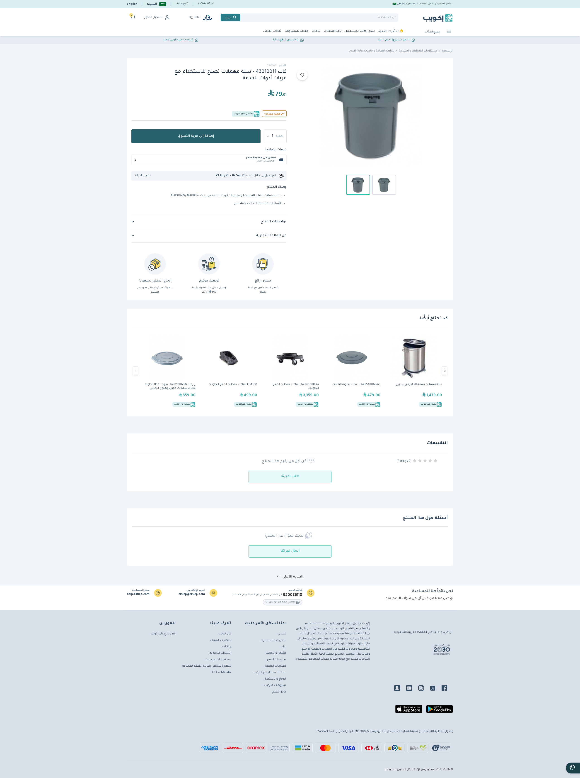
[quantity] (275, 136)
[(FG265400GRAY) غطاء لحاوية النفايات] (352, 371)
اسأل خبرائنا (290, 551)
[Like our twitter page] (435, 689)
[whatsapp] (573, 768)
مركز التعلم (279, 692)
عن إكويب (225, 634)
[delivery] (209, 264)
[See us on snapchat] (400, 689)
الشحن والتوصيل (275, 653)
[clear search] (242, 17)
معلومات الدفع (277, 659)
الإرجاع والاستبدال (275, 679)
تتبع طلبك (182, 3)
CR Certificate (221, 672)
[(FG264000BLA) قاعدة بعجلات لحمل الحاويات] (290, 371)
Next (444, 371)
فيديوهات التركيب (275, 685)
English (132, 4)
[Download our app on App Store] (408, 711)
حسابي (282, 634)
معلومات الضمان (275, 666)
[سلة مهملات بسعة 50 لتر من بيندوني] (413, 371)
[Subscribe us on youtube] (412, 689)
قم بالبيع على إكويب (163, 634)
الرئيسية (447, 51)
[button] (156, 4)
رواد (284, 646)
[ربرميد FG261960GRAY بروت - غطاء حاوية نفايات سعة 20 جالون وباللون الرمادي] (167, 371)
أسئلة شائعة (206, 3)
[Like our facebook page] (447, 689)
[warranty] (263, 264)
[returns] (155, 264)
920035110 (292, 595)
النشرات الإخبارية (220, 653)
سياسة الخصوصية (218, 659)
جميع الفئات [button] (433, 32)
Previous (135, 371)
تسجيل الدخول (152, 17)
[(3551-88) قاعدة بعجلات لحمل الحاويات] (228, 371)
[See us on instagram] (424, 689)
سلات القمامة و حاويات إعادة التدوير (371, 51)
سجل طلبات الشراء (274, 640)
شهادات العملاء (220, 640)
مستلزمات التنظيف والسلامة (418, 51)
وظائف (226, 646)
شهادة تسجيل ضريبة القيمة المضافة (206, 666)
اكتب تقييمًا (290, 476)
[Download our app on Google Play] (439, 711)
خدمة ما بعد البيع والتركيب (270, 672)
